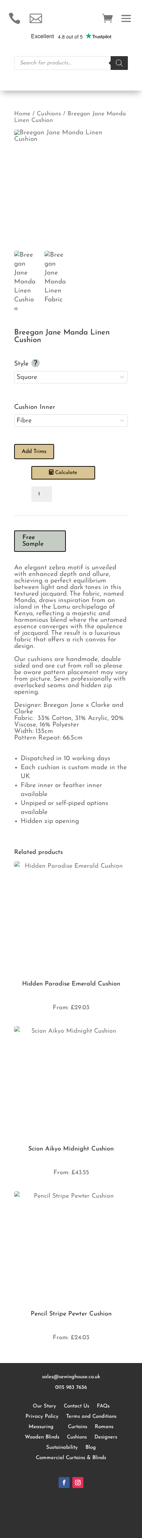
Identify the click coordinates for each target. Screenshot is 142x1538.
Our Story (44, 1406)
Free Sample (32, 541)
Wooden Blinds (42, 1437)
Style (22, 364)
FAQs (103, 1406)
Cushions (49, 114)
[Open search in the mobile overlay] (71, 63)
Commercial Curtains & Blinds (71, 1457)
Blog (90, 1447)
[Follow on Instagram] (77, 1482)
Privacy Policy (42, 1416)
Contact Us (76, 1406)
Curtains (77, 1426)
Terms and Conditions (91, 1416)
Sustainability (62, 1447)
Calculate (66, 472)
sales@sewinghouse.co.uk (71, 1377)
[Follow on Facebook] (64, 1482)
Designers (105, 1437)
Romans (104, 1426)
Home (22, 114)
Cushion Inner (34, 407)
